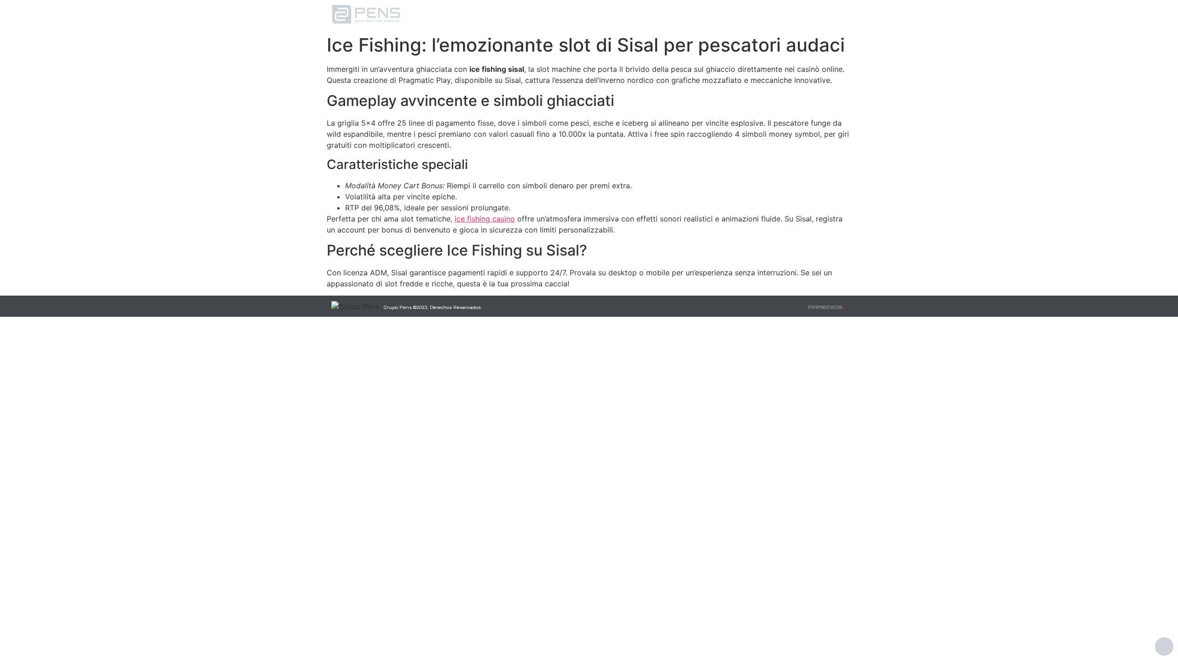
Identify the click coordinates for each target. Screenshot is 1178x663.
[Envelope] (834, 14)
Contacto (687, 15)
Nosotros (570, 15)
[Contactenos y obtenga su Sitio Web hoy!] (826, 306)
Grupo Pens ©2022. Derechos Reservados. (433, 307)
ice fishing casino (485, 218)
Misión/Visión (628, 15)
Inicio (524, 15)
